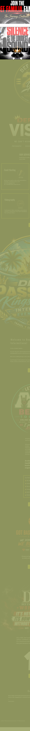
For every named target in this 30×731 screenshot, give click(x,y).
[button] (17, 55)
